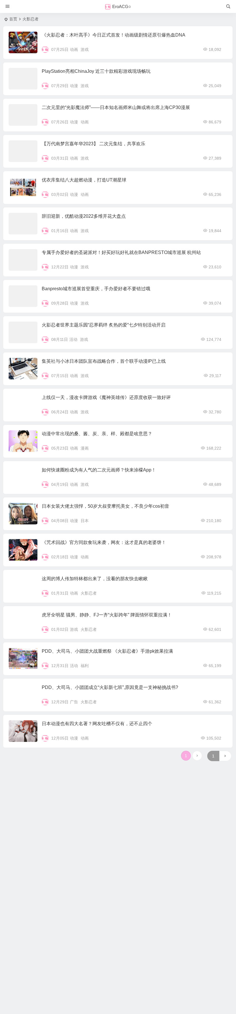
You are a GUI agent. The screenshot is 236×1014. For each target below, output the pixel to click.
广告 (74, 702)
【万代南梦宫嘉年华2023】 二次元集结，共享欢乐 (93, 143)
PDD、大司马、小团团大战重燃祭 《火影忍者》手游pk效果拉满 (107, 651)
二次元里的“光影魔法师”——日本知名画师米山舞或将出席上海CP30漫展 (116, 107)
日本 (85, 520)
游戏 (85, 49)
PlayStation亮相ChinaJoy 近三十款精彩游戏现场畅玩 (96, 71)
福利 (85, 665)
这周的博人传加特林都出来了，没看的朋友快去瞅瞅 (95, 578)
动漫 (74, 85)
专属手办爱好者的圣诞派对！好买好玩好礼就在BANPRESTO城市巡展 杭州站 (121, 252)
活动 (73, 339)
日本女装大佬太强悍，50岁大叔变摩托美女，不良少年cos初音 (105, 506)
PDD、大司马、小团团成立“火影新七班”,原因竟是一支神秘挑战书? (110, 687)
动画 (74, 49)
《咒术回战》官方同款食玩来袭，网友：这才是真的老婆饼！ (104, 542)
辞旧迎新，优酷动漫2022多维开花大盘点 (84, 216)
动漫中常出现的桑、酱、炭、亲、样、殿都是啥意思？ (97, 433)
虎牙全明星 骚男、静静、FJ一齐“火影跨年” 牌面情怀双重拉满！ (107, 614)
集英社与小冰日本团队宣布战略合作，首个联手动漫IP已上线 (104, 361)
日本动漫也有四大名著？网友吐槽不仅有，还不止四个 (97, 723)
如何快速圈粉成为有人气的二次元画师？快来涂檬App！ (99, 469)
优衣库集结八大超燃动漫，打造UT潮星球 (84, 179)
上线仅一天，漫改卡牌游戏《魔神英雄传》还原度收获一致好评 (106, 397)
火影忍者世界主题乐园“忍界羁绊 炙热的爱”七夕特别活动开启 (103, 324)
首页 (13, 19)
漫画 (85, 448)
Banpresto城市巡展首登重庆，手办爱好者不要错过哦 (96, 288)
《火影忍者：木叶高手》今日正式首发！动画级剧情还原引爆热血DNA (113, 35)
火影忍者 (89, 593)
